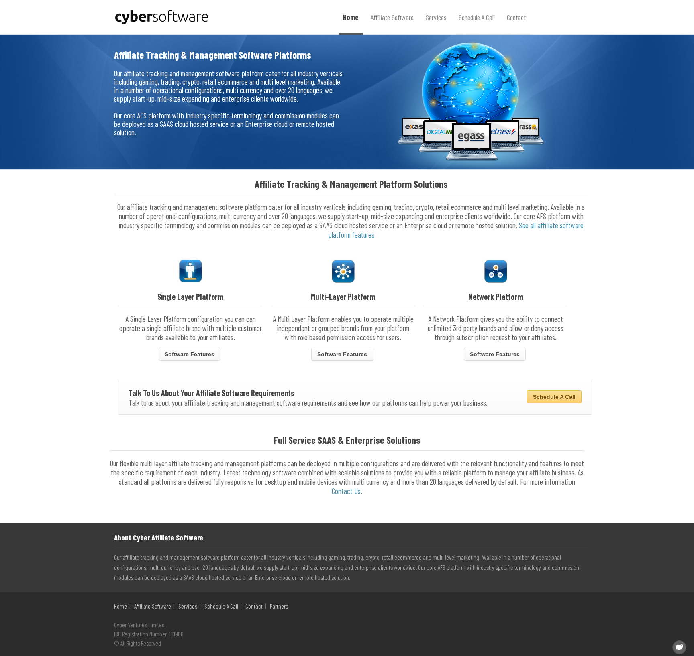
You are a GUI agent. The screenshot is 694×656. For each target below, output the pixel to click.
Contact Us (346, 491)
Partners (279, 606)
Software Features (189, 354)
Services (436, 17)
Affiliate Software (392, 17)
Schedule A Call (477, 17)
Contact (516, 17)
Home (351, 17)
